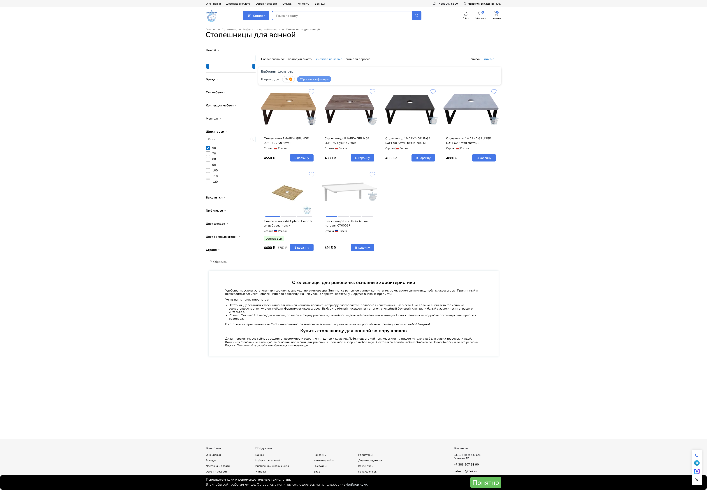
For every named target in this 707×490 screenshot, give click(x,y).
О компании (213, 3)
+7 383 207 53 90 (466, 464)
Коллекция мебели (220, 105)
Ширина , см (215, 131)
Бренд (210, 79)
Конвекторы (365, 466)
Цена (211, 50)
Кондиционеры (367, 471)
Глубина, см (214, 210)
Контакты (303, 3)
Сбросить (220, 262)
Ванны (259, 454)
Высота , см (214, 197)
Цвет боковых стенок (221, 236)
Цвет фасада (215, 223)
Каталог (259, 15)
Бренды (320, 3)
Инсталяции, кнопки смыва (272, 466)
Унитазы (260, 471)
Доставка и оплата (238, 3)
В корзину (301, 158)
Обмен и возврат (266, 3)
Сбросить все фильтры (314, 79)
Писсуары (320, 466)
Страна (211, 250)
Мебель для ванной (267, 460)
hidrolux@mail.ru (465, 471)
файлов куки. (357, 484)
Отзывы (287, 3)
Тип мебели (214, 92)
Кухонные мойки (324, 460)
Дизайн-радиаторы (370, 460)
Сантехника (230, 29)
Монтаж (212, 118)
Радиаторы (365, 454)
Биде (317, 471)
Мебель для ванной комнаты (261, 29)
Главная (211, 29)
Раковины (320, 454)
